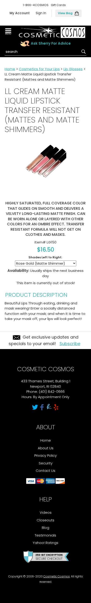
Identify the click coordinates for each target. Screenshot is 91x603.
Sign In (41, 13)
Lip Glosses (73, 69)
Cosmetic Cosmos (56, 576)
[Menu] (9, 31)
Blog (45, 527)
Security (45, 463)
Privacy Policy (45, 455)
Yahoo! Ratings (45, 542)
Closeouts (45, 520)
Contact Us (45, 470)
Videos (46, 512)
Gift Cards (58, 5)
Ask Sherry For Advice (51, 43)
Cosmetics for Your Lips (39, 69)
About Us (45, 448)
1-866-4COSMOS (36, 5)
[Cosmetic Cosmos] (52, 32)
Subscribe (70, 343)
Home (10, 69)
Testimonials (45, 535)
